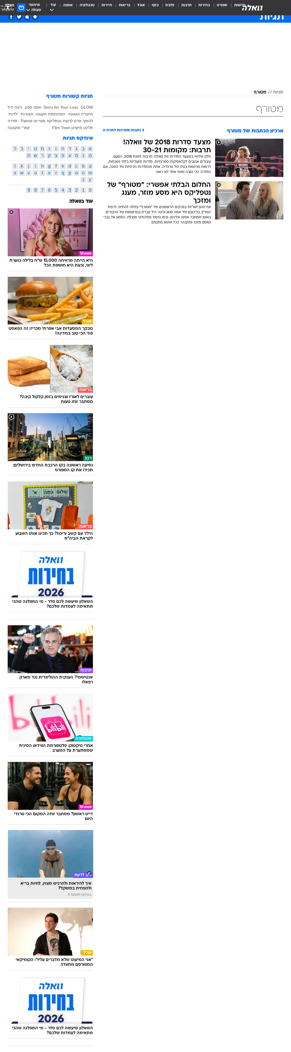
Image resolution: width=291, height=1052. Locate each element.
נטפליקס (54, 121)
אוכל (141, 5)
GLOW (87, 107)
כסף (155, 5)
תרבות (186, 5)
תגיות (278, 92)
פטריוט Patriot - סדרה (26, 121)
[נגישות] (7, 7)
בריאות (124, 5)
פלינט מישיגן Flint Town (72, 127)
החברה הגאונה (80, 114)
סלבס (169, 5)
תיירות (106, 5)
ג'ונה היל (15, 107)
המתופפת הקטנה (50, 114)
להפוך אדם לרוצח (78, 121)
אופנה (68, 5)
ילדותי (13, 114)
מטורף (260, 92)
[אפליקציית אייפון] (27, 16)
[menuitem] (218, 8)
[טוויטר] (19, 16)
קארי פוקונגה (19, 127)
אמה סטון (33, 107)
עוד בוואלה (81, 201)
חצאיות (27, 114)
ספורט (222, 5)
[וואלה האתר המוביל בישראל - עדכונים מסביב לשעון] (252, 7)
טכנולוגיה (87, 5)
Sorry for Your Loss (60, 107)
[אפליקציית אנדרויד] (35, 16)
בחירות (204, 5)
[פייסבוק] (11, 16)
